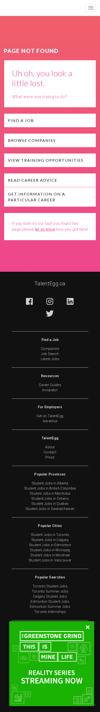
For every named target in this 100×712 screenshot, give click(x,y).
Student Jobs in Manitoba (50, 493)
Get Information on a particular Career (36, 197)
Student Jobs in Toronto (50, 535)
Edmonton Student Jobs (50, 601)
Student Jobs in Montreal (50, 555)
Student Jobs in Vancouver (50, 560)
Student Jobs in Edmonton (50, 545)
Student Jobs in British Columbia (50, 488)
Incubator (50, 390)
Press (50, 457)
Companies (50, 349)
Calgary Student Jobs (50, 596)
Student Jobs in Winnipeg (50, 550)
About (50, 447)
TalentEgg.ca (50, 283)
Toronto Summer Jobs (50, 591)
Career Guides (50, 385)
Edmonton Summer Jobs (50, 607)
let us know (45, 229)
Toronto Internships (50, 612)
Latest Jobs (50, 359)
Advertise (50, 421)
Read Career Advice (32, 180)
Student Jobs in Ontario (50, 498)
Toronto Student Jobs (50, 586)
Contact (50, 452)
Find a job (21, 120)
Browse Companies (32, 140)
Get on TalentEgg (50, 416)
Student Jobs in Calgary (50, 540)
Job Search (50, 354)
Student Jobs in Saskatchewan (50, 509)
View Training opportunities (45, 160)
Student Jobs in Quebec (50, 504)
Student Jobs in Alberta (50, 483)
